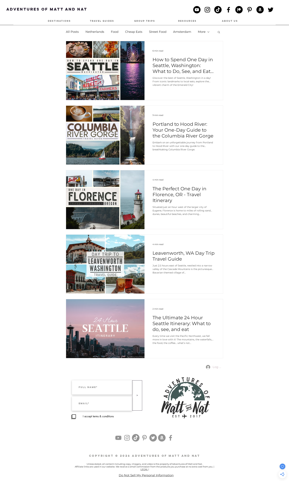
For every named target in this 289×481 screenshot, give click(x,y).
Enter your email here (96, 254)
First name (90, 239)
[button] (207, 201)
